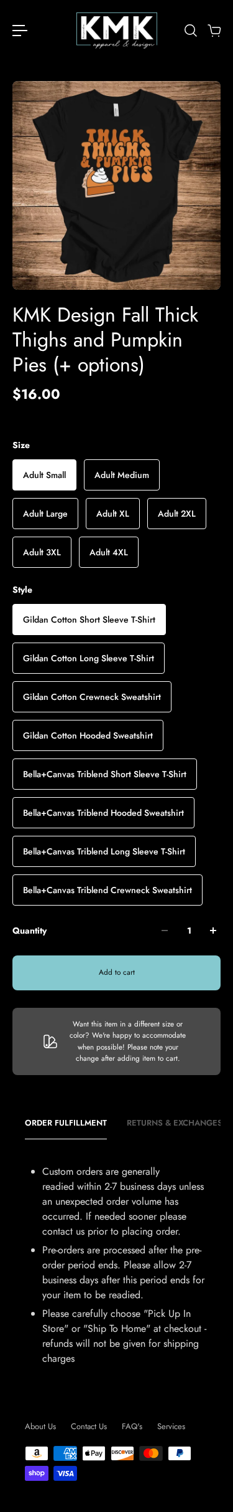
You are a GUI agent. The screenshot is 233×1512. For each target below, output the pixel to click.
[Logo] (116, 30)
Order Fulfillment (66, 1123)
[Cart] (214, 30)
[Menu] (19, 30)
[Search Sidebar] (190, 30)
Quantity (29, 930)
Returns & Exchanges (174, 1123)
